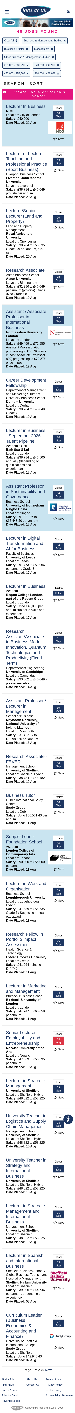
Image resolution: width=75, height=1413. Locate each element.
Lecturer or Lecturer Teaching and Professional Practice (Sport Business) (26, 161)
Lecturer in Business (25, 586)
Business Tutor (20, 795)
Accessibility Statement (59, 1395)
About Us (31, 1379)
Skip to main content (16, 3)
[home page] (36, 16)
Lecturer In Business (26, 106)
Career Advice (10, 1390)
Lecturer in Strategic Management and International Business (25, 1213)
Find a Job (8, 1379)
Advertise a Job (11, 1400)
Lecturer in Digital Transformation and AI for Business (24, 543)
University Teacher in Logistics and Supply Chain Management (26, 1121)
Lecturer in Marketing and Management (26, 988)
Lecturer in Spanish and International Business (24, 1261)
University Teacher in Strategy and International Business (26, 1168)
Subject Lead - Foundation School (24, 839)
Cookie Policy (54, 1390)
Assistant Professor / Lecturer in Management (26, 706)
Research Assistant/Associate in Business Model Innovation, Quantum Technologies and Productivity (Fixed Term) (26, 647)
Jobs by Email (10, 1395)
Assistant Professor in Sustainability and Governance (25, 491)
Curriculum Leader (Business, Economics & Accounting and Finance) (24, 1326)
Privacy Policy (54, 1384)
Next (48, 1370)
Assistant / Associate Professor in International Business (26, 319)
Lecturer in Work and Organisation (26, 886)
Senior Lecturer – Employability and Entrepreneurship (23, 1038)
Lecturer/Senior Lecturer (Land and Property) (24, 216)
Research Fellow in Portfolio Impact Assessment (24, 939)
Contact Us (32, 1384)
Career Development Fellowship (26, 383)
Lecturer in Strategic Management (25, 1083)
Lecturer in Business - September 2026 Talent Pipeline (25, 436)
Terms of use (53, 1379)
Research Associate (25, 270)
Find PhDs (8, 1384)
